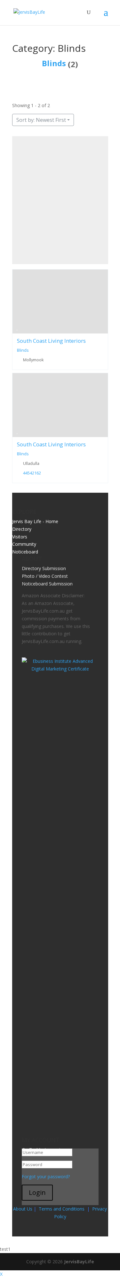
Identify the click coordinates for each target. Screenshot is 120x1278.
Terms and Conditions (61, 1209)
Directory (21, 529)
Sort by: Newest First (41, 119)
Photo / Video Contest (45, 576)
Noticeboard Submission (47, 584)
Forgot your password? (46, 1176)
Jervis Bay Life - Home (35, 521)
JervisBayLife (79, 1261)
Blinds (54, 63)
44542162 (32, 473)
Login (37, 1192)
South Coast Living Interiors (51, 340)
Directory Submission (44, 568)
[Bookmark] (17, 327)
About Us (22, 1209)
